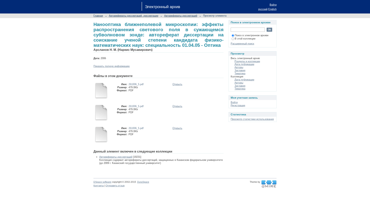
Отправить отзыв (115, 185)
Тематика (240, 73)
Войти (273, 4)
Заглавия (240, 70)
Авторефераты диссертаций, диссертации (133, 15)
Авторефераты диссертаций (180, 15)
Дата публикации (244, 64)
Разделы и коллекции (247, 61)
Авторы (239, 67)
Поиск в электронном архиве (251, 35)
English (272, 9)
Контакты (98, 185)
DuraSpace (143, 182)
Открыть (177, 84)
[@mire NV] (269, 184)
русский (262, 9)
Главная (98, 15)
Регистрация (238, 105)
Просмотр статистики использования (252, 119)
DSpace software (102, 182)
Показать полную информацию (111, 66)
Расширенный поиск (242, 43)
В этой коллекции (245, 38)
